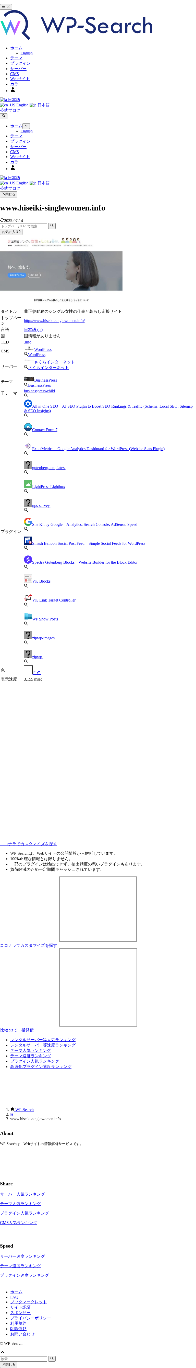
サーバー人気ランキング (22, 1194)
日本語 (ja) (33, 329)
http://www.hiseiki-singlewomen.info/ (54, 320)
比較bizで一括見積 (17, 1030)
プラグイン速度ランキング (24, 1275)
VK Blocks (41, 581)
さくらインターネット (54, 362)
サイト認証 (20, 1307)
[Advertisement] (98, 718)
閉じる (10, 194)
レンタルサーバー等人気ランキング (43, 1040)
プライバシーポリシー (30, 1318)
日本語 (13, 99)
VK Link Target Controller (54, 600)
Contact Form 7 (44, 430)
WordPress (43, 349)
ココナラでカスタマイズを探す (28, 844)
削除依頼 (18, 1329)
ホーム (16, 1292)
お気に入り (11, 232)
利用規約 (18, 1323)
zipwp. (37, 657)
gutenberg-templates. (49, 467)
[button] (98, 1353)
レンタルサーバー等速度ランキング (43, 1045)
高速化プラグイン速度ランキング (40, 1066)
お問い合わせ (22, 1334)
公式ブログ (10, 110)
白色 (37, 673)
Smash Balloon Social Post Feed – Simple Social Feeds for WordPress (88, 543)
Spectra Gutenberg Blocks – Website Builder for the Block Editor (85, 562)
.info (27, 342)
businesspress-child (39, 391)
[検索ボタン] (3, 116)
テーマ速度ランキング (30, 1056)
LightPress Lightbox (48, 486)
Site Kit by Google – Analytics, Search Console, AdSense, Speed (84, 524)
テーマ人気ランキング (30, 1050)
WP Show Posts (45, 619)
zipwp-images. (44, 638)
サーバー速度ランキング (22, 1256)
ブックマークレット (28, 1302)
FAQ (14, 1297)
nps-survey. (41, 505)
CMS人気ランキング (18, 1222)
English (22, 105)
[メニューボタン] (6, 7)
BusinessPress (45, 380)
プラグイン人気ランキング (34, 1061)
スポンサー (20, 1312)
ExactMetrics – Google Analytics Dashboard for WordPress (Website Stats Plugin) (98, 449)
